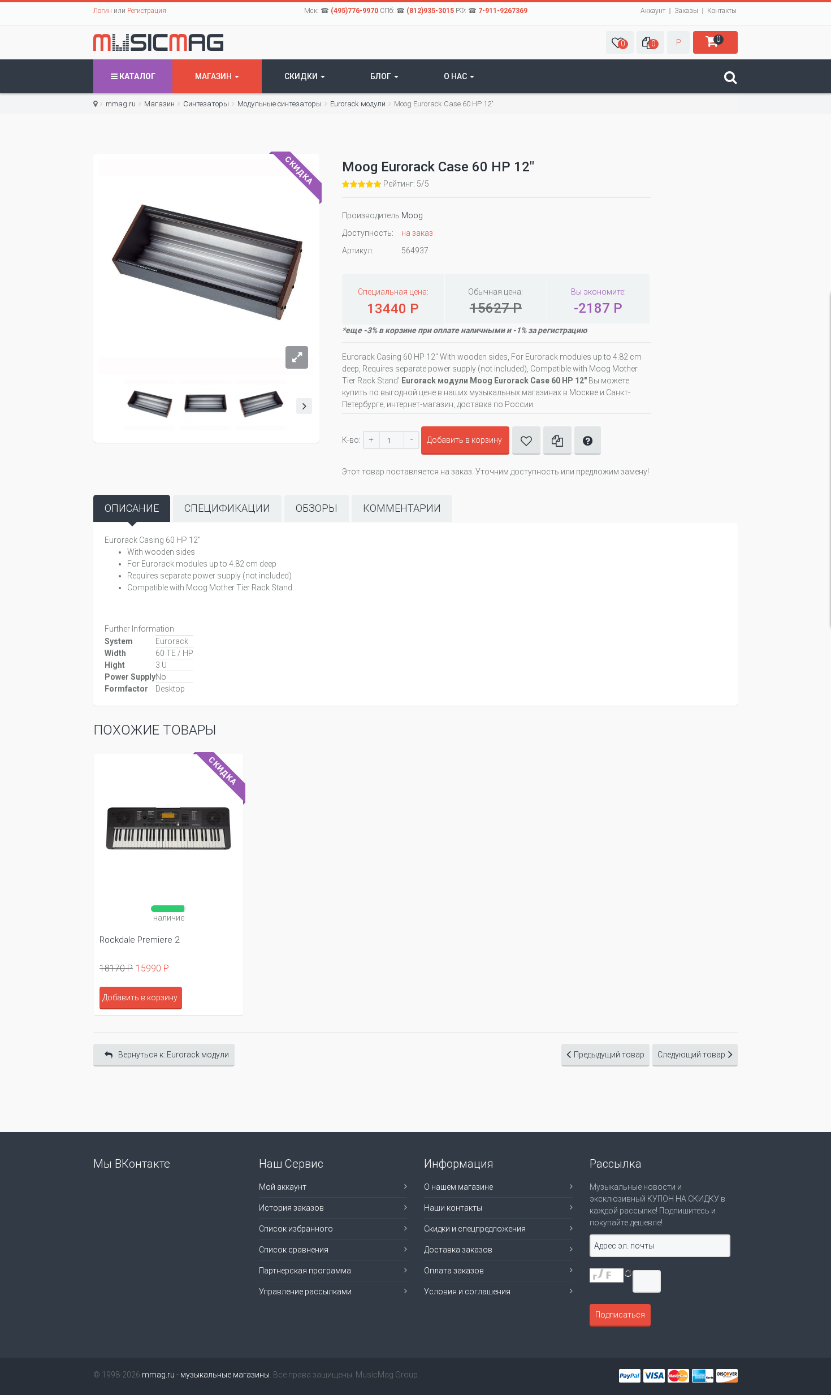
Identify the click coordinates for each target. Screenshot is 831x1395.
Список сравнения (293, 1249)
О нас (456, 76)
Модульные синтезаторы (279, 104)
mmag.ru (121, 104)
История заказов (291, 1207)
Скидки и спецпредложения (475, 1228)
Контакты (722, 11)
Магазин (214, 76)
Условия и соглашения (467, 1291)
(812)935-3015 (430, 11)
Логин (102, 11)
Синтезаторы (206, 104)
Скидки (301, 76)
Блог (381, 76)
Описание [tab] (132, 508)
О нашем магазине (458, 1186)
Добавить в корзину (464, 439)
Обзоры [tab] (316, 508)
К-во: (351, 439)
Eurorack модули (358, 104)
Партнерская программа (305, 1270)
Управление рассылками (305, 1291)
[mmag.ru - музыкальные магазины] (158, 42)
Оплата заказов (454, 1270)
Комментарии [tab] (402, 508)
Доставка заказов (458, 1249)
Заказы (686, 11)
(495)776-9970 (354, 11)
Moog (412, 215)
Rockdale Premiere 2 (139, 940)
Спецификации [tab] (227, 508)
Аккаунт (652, 11)
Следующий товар (691, 1054)
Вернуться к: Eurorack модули (173, 1054)
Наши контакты (453, 1207)
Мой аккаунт (282, 1186)
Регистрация (146, 11)
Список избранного (296, 1228)
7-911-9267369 (502, 11)
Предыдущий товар (609, 1054)
